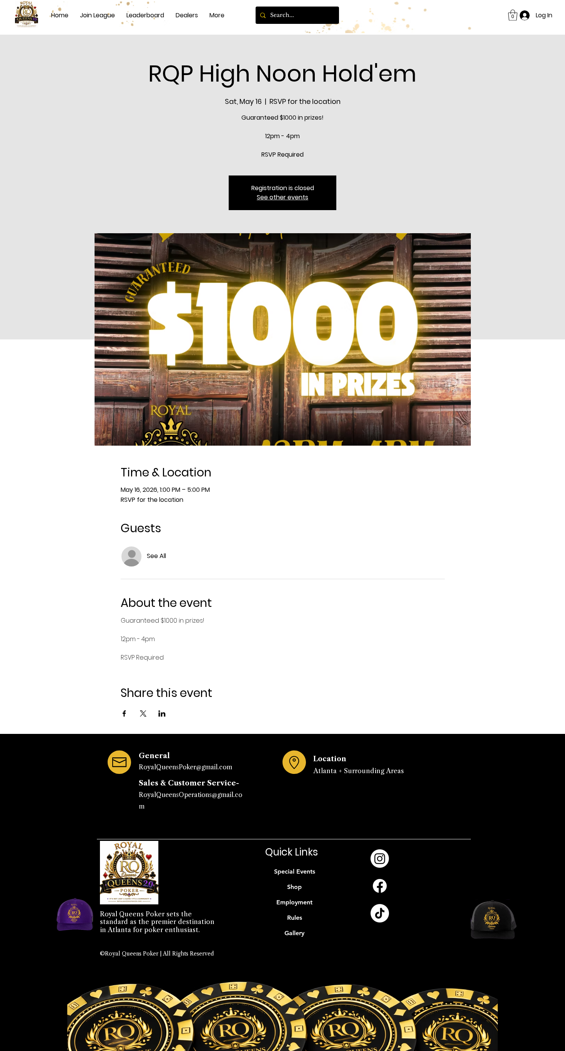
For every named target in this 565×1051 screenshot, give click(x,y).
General (154, 756)
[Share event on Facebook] (124, 713)
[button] (512, 15)
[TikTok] (380, 913)
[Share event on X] (143, 713)
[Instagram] (380, 858)
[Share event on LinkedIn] (162, 713)
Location (329, 759)
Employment (294, 902)
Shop (294, 887)
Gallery (294, 933)
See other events (282, 197)
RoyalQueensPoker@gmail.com (185, 767)
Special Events (294, 871)
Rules (294, 917)
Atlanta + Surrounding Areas (358, 771)
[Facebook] (380, 886)
